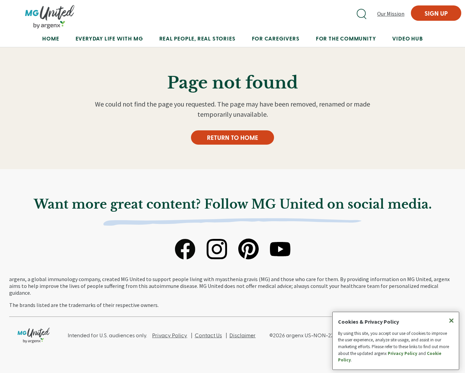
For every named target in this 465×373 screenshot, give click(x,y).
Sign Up (436, 13)
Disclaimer (242, 335)
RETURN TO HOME (232, 137)
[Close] (451, 320)
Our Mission (390, 13)
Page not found (232, 82)
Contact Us (208, 335)
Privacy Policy (169, 335)
